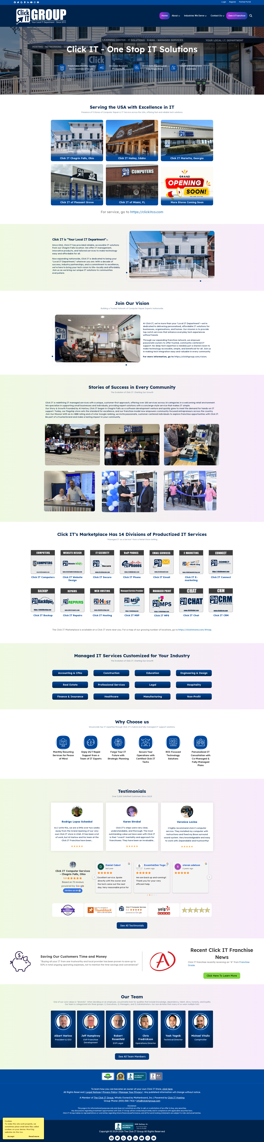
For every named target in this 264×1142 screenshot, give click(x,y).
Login (224, 2)
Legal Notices (93, 1092)
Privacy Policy (109, 1092)
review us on (71, 890)
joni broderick (152, 865)
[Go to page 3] (151, 895)
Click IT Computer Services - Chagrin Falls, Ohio (72, 872)
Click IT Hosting (176, 1097)
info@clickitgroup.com (148, 1100)
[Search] (249, 16)
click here (167, 1089)
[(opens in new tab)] (77, 139)
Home (165, 15)
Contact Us (216, 15)
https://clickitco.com (146, 212)
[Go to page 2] (149, 894)
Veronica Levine (192, 865)
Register (232, 2)
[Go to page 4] (154, 894)
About (175, 15)
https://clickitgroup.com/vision (190, 356)
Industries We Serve (194, 15)
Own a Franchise (236, 15)
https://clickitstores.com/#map (194, 629)
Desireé (110, 865)
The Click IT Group (103, 1097)
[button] (70, 673)
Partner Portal (245, 2)
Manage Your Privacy (130, 1092)
